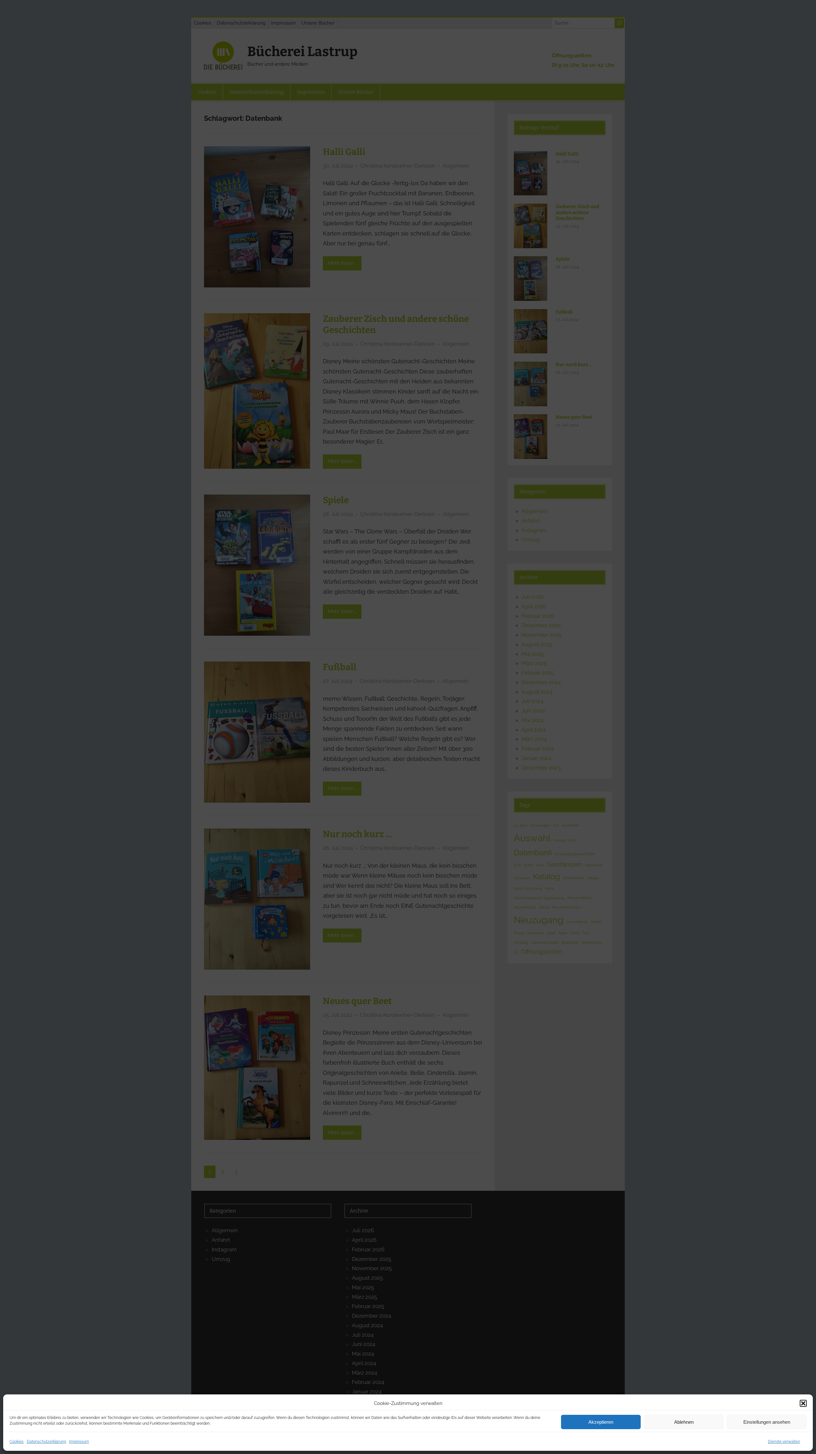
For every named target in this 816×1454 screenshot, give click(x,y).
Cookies (17, 1441)
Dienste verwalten (784, 1441)
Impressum (79, 1441)
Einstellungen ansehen (766, 1422)
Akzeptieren (600, 1422)
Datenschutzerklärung (46, 1441)
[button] (803, 1403)
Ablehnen (684, 1422)
